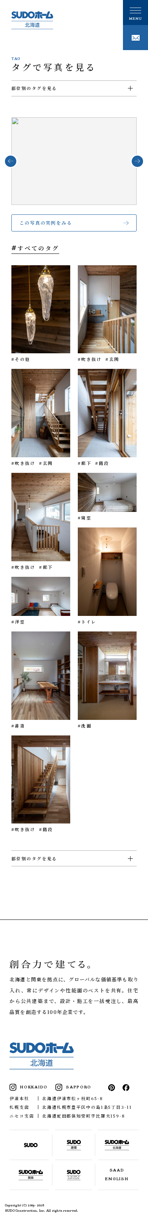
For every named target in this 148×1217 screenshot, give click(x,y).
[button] (10, 161)
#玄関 (112, 359)
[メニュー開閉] (135, 12)
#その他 (20, 359)
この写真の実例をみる (45, 222)
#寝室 (84, 518)
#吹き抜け (90, 359)
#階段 (102, 463)
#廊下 (84, 463)
